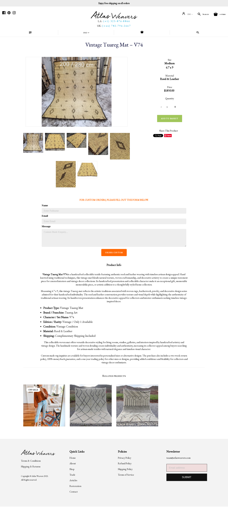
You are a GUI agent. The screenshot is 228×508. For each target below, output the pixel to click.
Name (45, 205)
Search (206, 14)
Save (169, 135)
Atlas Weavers (37, 476)
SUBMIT (186, 477)
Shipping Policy (125, 469)
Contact (73, 491)
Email (45, 216)
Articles (73, 480)
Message (46, 226)
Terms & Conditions (31, 460)
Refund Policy (125, 463)
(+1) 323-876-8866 (116, 21)
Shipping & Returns (30, 466)
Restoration (75, 486)
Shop (71, 469)
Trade (72, 474)
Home (72, 457)
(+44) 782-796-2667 (116, 25)
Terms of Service (126, 474)
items (223, 14)
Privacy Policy (124, 457)
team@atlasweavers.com (178, 457)
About (72, 463)
